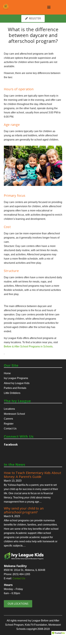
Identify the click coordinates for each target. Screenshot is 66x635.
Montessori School (14, 413)
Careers (8, 418)
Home (7, 373)
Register (8, 423)
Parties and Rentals (15, 388)
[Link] (6, 6)
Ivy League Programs (16, 378)
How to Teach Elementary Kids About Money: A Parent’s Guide (32, 475)
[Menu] (49, 7)
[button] (28, 346)
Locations (9, 408)
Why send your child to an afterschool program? (24, 510)
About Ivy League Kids (16, 383)
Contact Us (10, 428)
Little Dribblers (12, 393)
